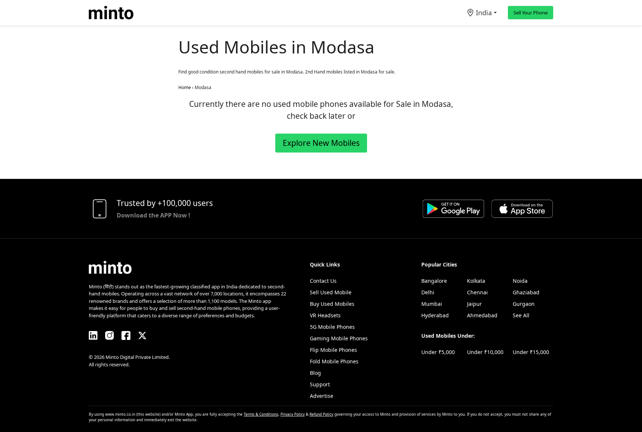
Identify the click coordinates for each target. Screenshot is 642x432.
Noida (520, 280)
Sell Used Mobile (330, 292)
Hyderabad (435, 315)
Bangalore (434, 280)
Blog (315, 372)
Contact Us (323, 280)
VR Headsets (325, 315)
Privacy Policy (293, 414)
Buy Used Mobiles (332, 303)
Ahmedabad (482, 315)
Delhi (427, 292)
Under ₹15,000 (531, 352)
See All (521, 315)
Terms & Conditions (261, 414)
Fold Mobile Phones (334, 361)
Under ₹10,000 (485, 352)
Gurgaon (524, 303)
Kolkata (476, 280)
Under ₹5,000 (438, 352)
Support (320, 384)
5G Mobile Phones (332, 326)
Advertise (321, 395)
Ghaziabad (526, 292)
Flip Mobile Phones (333, 349)
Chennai (477, 292)
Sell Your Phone (530, 12)
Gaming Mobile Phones (339, 338)
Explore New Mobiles (321, 143)
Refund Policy (321, 414)
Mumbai (431, 303)
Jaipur (474, 303)
